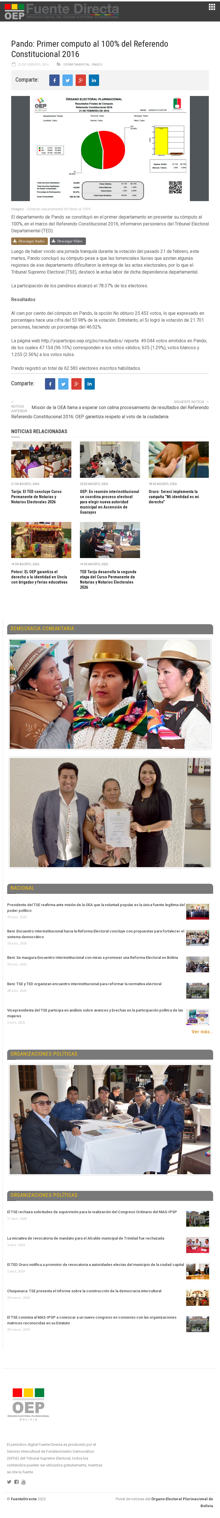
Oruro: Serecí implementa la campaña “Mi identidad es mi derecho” (174, 496)
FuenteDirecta (24, 1499)
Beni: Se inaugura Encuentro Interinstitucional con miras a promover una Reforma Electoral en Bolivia (92, 957)
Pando (97, 64)
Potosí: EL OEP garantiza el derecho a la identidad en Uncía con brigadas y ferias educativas (39, 577)
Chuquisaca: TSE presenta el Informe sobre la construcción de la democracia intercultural (84, 1291)
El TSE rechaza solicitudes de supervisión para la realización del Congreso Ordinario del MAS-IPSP (92, 1212)
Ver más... (202, 1031)
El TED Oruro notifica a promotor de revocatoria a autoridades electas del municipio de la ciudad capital (95, 1264)
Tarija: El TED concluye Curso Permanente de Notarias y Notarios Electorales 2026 (36, 496)
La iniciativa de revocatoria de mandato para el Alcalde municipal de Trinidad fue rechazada (85, 1238)
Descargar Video (69, 241)
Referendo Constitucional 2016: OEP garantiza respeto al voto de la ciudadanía (89, 416)
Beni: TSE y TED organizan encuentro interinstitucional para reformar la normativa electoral (84, 984)
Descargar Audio (31, 241)
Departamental (76, 64)
